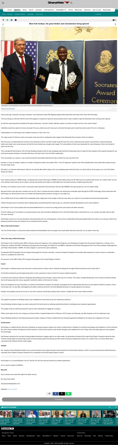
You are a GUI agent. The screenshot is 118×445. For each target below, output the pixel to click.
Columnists (30, 14)
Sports (31, 10)
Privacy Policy (109, 436)
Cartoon (63, 436)
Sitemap (100, 436)
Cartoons (87, 10)
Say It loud (71, 436)
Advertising (88, 436)
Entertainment (49, 10)
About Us (79, 436)
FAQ (94, 436)
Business (39, 10)
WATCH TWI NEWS (10, 407)
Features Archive (20, 14)
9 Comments (59, 399)
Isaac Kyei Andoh (10, 108)
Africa (70, 10)
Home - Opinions (7, 14)
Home (9, 10)
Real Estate (107, 10)
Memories (78, 10)
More (98, 14)
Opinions (17, 10)
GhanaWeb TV (61, 10)
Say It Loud (97, 10)
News (25, 10)
